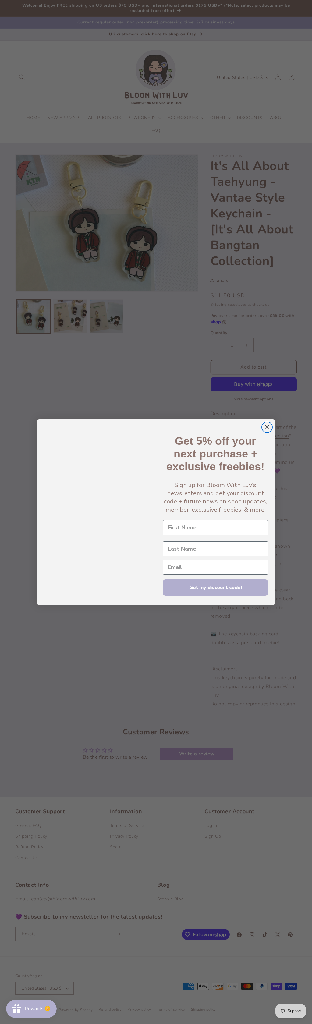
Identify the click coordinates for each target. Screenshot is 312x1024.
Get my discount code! (215, 587)
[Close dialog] (267, 427)
